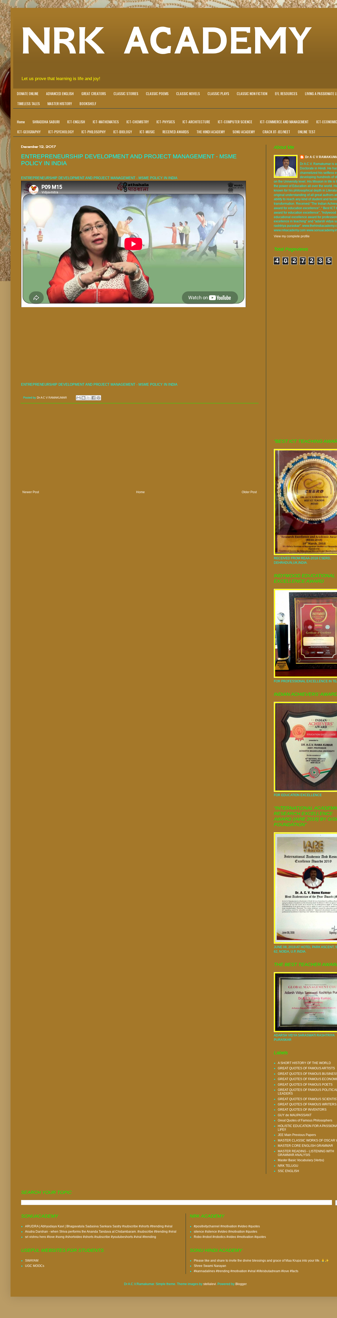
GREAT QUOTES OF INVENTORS (302, 1109)
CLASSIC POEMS (157, 93)
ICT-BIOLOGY (122, 131)
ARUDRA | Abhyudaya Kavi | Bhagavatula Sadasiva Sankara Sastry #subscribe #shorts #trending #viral (98, 1226)
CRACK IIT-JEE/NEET (276, 131)
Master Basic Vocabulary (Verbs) (301, 1160)
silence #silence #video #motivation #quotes (225, 1231)
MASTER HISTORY (59, 103)
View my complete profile (292, 236)
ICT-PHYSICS (165, 121)
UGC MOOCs (34, 1266)
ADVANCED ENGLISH (60, 93)
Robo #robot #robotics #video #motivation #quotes (230, 1237)
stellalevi (209, 1284)
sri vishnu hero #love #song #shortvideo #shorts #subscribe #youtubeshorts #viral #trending (90, 1237)
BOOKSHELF (88, 103)
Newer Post (30, 492)
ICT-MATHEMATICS (106, 121)
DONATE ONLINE (27, 93)
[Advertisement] (139, 345)
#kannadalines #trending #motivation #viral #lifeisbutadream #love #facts (246, 1271)
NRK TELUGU (288, 1166)
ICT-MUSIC (147, 131)
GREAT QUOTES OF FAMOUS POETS (305, 1084)
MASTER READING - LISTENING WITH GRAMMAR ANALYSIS (306, 1153)
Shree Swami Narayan (210, 1266)
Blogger (240, 1284)
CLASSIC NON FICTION (252, 93)
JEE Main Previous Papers (297, 1135)
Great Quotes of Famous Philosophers (305, 1120)
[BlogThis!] (83, 397)
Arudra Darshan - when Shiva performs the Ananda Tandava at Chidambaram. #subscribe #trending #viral (100, 1231)
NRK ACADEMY (167, 41)
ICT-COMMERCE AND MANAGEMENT (284, 121)
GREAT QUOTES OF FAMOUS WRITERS (307, 1104)
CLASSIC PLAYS (218, 93)
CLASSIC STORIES (125, 93)
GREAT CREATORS (93, 93)
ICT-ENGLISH (76, 121)
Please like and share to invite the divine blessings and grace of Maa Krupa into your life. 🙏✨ (261, 1260)
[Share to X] (88, 397)
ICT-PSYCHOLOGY (61, 131)
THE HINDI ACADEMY (210, 131)
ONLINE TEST (306, 131)
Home (21, 121)
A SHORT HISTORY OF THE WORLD (304, 1063)
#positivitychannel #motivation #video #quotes (227, 1226)
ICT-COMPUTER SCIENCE (235, 121)
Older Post (249, 492)
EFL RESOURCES (286, 93)
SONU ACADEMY (243, 131)
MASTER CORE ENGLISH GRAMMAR (305, 1146)
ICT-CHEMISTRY (137, 121)
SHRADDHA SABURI (46, 121)
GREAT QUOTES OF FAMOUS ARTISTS (306, 1068)
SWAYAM (31, 1260)
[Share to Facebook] (93, 397)
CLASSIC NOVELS (188, 93)
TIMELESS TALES (28, 103)
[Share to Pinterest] (98, 397)
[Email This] (78, 397)
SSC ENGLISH (288, 1171)
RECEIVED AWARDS (175, 131)
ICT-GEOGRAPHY (29, 131)
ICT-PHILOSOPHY (93, 131)
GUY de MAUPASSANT (294, 1115)
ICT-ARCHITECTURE (196, 121)
